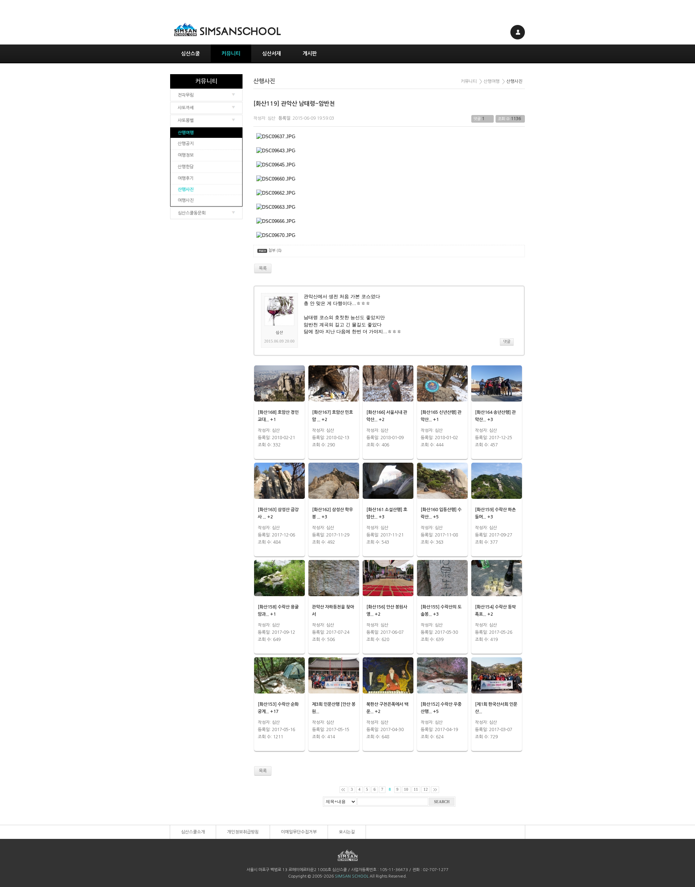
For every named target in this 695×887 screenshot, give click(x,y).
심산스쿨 (190, 53)
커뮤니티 (231, 53)
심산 (271, 118)
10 (406, 789)
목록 (263, 771)
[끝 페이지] (435, 789)
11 (416, 789)
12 (426, 789)
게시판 (310, 53)
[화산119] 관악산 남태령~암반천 (294, 103)
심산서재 (271, 53)
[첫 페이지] (344, 789)
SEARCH (442, 802)
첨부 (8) (275, 250)
